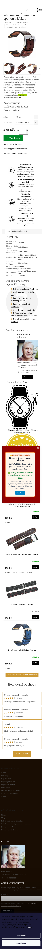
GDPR (3, 796)
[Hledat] (26, 10)
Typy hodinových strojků (24, 310)
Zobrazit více (22, 754)
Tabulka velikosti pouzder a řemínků (16, 824)
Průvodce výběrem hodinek (25, 289)
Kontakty (4, 776)
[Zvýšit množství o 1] (27, 130)
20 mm (7, 572)
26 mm (29, 572)
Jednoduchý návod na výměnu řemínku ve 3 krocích (24, 314)
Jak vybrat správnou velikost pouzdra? (21, 299)
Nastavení (21, 935)
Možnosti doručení (14, 144)
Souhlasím (21, 943)
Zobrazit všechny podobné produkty (22, 675)
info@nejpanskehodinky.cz (29, 366)
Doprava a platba (8, 784)
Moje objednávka (8, 782)
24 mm (7, 522)
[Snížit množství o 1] (27, 133)
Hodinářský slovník (19, 231)
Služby (4, 815)
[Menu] (38, 10)
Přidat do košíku (15, 138)
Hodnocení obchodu (22, 684)
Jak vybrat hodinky (8, 827)
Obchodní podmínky (9, 794)
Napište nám (6, 779)
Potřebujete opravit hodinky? (12, 821)
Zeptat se (27, 377)
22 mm (14, 572)
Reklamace (5, 788)
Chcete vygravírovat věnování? (16, 149)
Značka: (9, 22)
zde (29, 927)
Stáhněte (10, 430)
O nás (3, 773)
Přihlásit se (7, 911)
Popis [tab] (8, 231)
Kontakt (20, 493)
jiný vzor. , (22, 95)
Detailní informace (11, 98)
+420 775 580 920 (11, 878)
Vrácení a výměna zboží (10, 790)
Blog (3, 818)
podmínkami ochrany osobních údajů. (18, 904)
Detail (35, 517)
